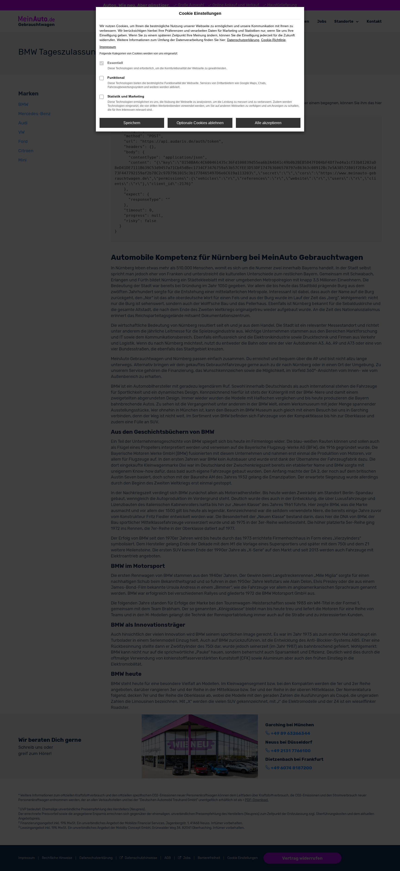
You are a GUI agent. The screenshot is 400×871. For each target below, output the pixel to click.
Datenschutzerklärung (243, 40)
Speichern (131, 123)
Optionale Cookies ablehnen (200, 123)
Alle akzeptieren (268, 123)
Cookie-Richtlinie (273, 40)
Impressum (108, 47)
